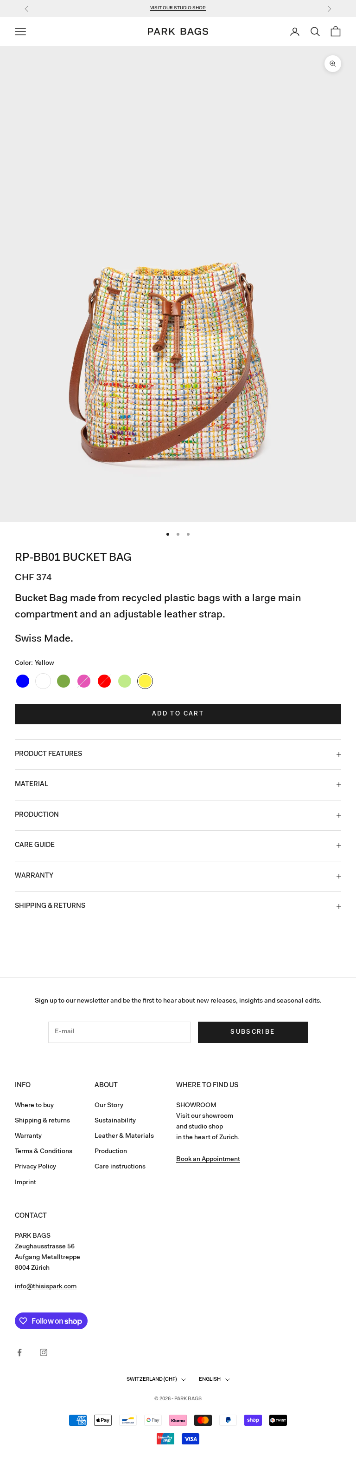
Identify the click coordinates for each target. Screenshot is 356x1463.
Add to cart (178, 714)
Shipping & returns (42, 1121)
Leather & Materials (124, 1136)
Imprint (25, 1183)
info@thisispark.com (45, 1287)
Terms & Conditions (43, 1151)
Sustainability (115, 1121)
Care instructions (120, 1167)
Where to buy (34, 1105)
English (210, 1379)
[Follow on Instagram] (43, 1352)
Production (111, 1151)
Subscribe (252, 1032)
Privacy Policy (35, 1167)
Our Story (109, 1105)
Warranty (28, 1136)
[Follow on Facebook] (19, 1352)
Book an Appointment (208, 1159)
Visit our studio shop (178, 8)
